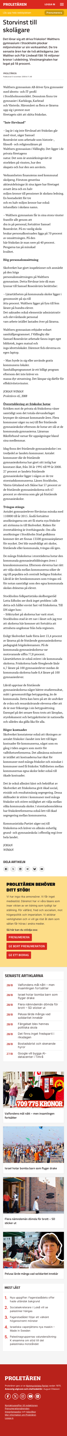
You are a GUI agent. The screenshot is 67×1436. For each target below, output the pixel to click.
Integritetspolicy (13, 1411)
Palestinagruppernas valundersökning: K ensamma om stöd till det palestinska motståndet (33, 1340)
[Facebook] (6, 869)
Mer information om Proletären (20, 1415)
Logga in (50, 4)
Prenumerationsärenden (17, 1408)
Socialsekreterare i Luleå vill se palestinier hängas (29, 1309)
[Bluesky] (34, 869)
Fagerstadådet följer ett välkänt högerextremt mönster (29, 1318)
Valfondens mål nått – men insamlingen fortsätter (36, 986)
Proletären (10, 73)
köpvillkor (31, 1411)
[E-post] (42, 869)
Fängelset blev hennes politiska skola (33, 1025)
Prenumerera (54, 12)
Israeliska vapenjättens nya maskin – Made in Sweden (32, 1328)
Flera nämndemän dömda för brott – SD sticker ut (38, 1006)
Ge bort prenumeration (27, 946)
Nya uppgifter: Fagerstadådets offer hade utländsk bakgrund (32, 1299)
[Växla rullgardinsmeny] (62, 4)
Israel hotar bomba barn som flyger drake (31, 1168)
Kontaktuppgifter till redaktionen (21, 1405)
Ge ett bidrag (19, 955)
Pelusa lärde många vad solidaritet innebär (34, 1015)
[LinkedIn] (20, 869)
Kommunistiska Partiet (37, 1385)
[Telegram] (27, 869)
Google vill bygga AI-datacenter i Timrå (32, 1055)
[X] (13, 869)
